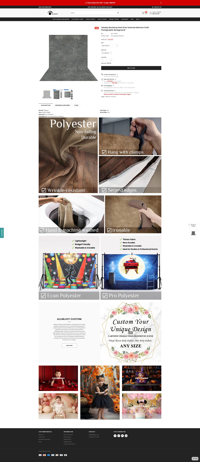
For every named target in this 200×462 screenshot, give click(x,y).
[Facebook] (115, 435)
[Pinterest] (122, 435)
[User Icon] (151, 13)
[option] (69, 57)
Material (104, 50)
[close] (161, 3)
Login (154, 12)
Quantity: (103, 57)
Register (159, 12)
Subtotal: (103, 63)
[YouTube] (126, 435)
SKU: (102, 33)
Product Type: (105, 36)
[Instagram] (118, 435)
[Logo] (53, 13)
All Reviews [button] (2, 232)
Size (102, 43)
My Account (155, 13)
